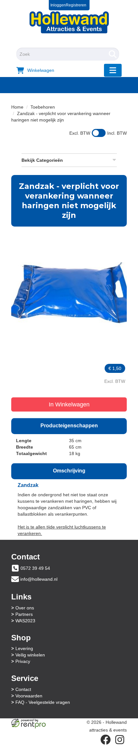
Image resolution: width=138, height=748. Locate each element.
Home (17, 107)
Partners (24, 614)
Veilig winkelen (30, 654)
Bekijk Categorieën (42, 160)
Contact (23, 689)
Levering (24, 648)
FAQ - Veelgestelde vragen (42, 702)
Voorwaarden (28, 695)
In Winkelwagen (69, 404)
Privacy (22, 661)
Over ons (24, 607)
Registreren (76, 5)
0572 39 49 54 (35, 568)
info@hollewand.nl (38, 579)
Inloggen (58, 5)
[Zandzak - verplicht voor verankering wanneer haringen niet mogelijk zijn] (69, 288)
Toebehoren (42, 107)
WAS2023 (25, 620)
